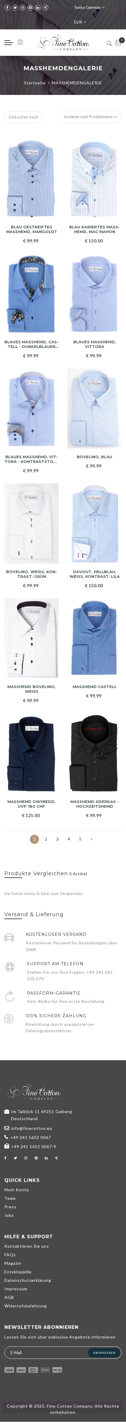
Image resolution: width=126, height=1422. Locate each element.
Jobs (9, 1215)
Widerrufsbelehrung (25, 1305)
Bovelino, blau (94, 457)
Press (10, 1206)
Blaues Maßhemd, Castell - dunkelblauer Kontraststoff (31, 344)
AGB (9, 1297)
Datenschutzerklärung (27, 1280)
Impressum (16, 1288)
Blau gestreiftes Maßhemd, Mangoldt (31, 229)
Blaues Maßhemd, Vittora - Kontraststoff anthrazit (31, 459)
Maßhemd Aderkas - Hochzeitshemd (94, 804)
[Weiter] (91, 839)
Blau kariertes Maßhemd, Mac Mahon (94, 229)
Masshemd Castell (95, 687)
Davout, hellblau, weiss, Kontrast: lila (94, 574)
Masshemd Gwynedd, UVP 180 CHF (31, 804)
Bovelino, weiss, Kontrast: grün (31, 574)
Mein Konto (16, 1189)
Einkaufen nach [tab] (23, 117)
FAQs (10, 1254)
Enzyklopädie (18, 1271)
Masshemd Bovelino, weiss (31, 689)
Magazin (12, 1263)
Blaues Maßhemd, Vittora (94, 344)
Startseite (35, 82)
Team (10, 1198)
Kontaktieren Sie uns (26, 1246)
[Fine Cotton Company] (63, 42)
